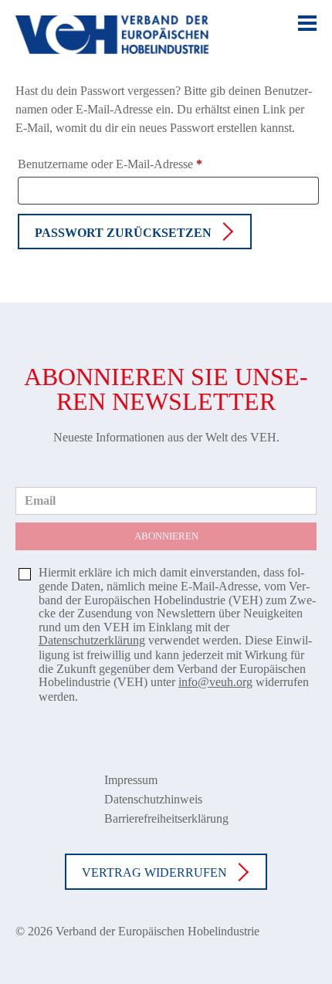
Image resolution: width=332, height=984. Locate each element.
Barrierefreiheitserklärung (166, 818)
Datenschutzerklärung (92, 640)
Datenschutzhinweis (153, 799)
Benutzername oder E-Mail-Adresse (119, 167)
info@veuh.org (215, 681)
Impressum (131, 779)
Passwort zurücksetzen (123, 232)
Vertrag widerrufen (154, 872)
